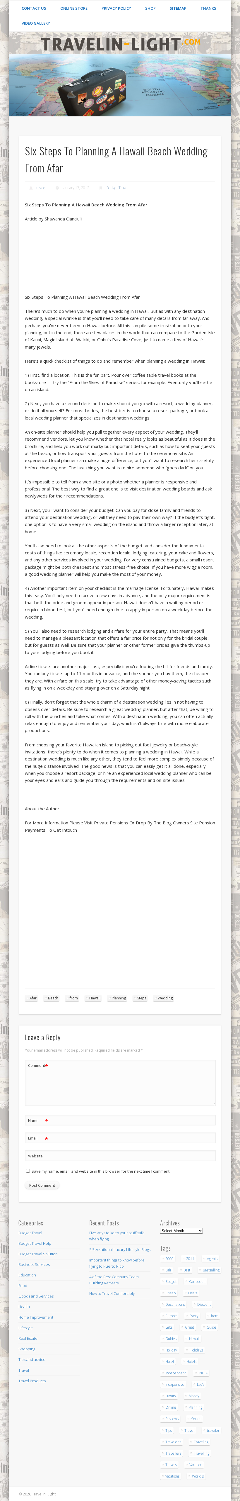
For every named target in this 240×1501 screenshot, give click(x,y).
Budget (170, 1281)
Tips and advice (31, 1359)
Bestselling (211, 1270)
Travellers (173, 1453)
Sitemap (178, 8)
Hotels (191, 1361)
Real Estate (27, 1338)
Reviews (172, 1418)
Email (38, 1139)
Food (22, 1285)
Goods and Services (36, 1296)
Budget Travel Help (34, 1243)
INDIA (203, 1373)
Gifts (168, 1327)
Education (27, 1275)
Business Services (34, 1264)
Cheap (170, 1293)
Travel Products (32, 1380)
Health (24, 1306)
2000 (169, 1258)
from (74, 998)
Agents (212, 1258)
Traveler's (173, 1441)
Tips (168, 1430)
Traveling (201, 1441)
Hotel (169, 1361)
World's (198, 1476)
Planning (119, 998)
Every (193, 1315)
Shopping (26, 1348)
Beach (53, 998)
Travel (23, 1370)
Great (189, 1327)
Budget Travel (117, 187)
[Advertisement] (70, 949)
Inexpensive (174, 1384)
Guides (170, 1338)
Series (196, 1418)
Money (194, 1395)
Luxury (170, 1395)
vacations (172, 1476)
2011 (190, 1258)
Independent (175, 1373)
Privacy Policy (116, 8)
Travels (171, 1464)
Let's (200, 1384)
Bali (168, 1270)
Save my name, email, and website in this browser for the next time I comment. (101, 1171)
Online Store (74, 8)
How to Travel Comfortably (112, 1293)
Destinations (175, 1304)
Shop (150, 8)
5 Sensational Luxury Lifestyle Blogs (119, 1249)
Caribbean (197, 1281)
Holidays (196, 1350)
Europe (171, 1315)
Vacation (195, 1464)
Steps (141, 998)
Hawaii (94, 998)
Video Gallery (36, 23)
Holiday (171, 1350)
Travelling (201, 1453)
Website (35, 1156)
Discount (204, 1304)
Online (170, 1407)
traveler (213, 1430)
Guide (211, 1327)
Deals (192, 1293)
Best (187, 1270)
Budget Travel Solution (38, 1254)
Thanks (208, 8)
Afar (33, 998)
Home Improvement (35, 1317)
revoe (40, 187)
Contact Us (34, 8)
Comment (38, 1066)
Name (38, 1121)
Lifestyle (25, 1327)
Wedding (165, 998)
